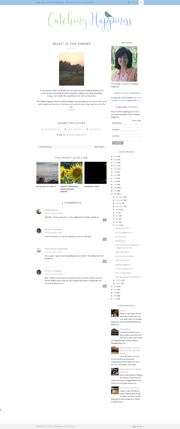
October (118, 203)
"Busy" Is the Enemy (122, 260)
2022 (115, 169)
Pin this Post (94, 129)
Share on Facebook (52, 129)
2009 (115, 299)
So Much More (125, 329)
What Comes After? (122, 252)
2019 (115, 178)
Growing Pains (91, 186)
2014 (115, 194)
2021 (115, 172)
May (117, 219)
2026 (115, 156)
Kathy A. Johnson (53, 229)
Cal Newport (75, 135)
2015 (115, 191)
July (116, 213)
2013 (115, 286)
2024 (115, 163)
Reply (104, 219)
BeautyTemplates (48, 426)
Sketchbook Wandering (56, 249)
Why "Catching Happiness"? (53, 2)
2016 (115, 188)
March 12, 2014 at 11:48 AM (53, 213)
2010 (115, 296)
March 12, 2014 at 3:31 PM (53, 233)
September (119, 206)
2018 (115, 181)
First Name (115, 129)
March (117, 225)
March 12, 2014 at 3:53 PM (53, 252)
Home (38, 2)
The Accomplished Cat (123, 232)
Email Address (117, 123)
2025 (115, 160)
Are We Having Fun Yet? (124, 269)
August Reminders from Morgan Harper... (69, 189)
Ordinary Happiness (122, 265)
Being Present (120, 237)
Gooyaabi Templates (68, 426)
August (117, 209)
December (119, 197)
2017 (115, 185)
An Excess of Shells (46, 186)
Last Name (115, 136)
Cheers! (123, 311)
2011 (115, 293)
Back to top (137, 426)
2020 (115, 175)
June (117, 216)
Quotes (83, 135)
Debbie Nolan (51, 210)
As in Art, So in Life (122, 228)
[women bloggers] (1, 410)
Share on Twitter (74, 129)
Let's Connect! (88, 2)
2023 (115, 166)
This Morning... (120, 241)
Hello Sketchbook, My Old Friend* (128, 277)
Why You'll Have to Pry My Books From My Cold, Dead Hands (130, 350)
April (117, 222)
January (118, 283)
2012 (115, 290)
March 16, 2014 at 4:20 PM (53, 274)
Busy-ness (66, 135)
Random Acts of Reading (124, 256)
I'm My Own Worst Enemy (129, 388)
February (118, 280)
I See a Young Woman (123, 273)
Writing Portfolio (73, 2)
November (119, 200)
